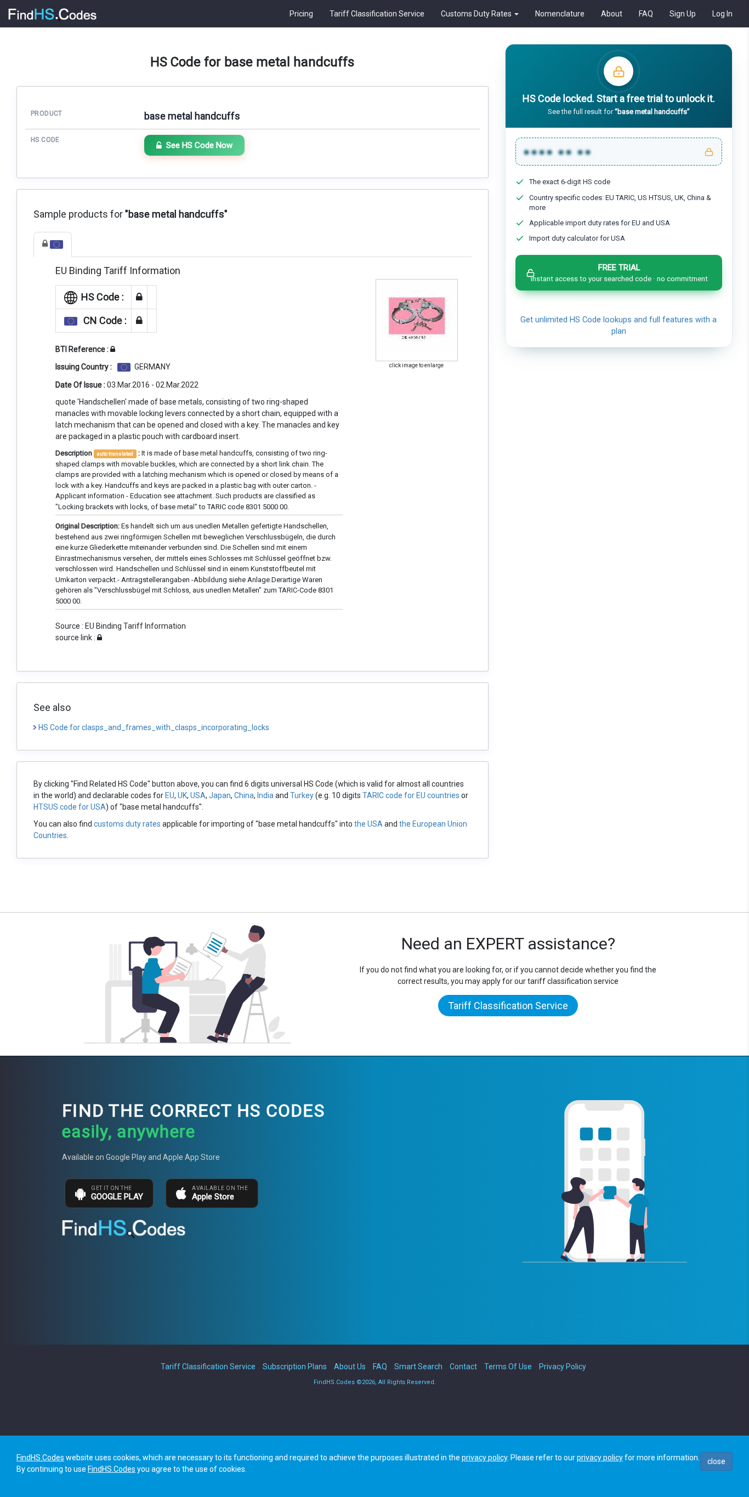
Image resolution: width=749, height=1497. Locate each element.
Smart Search (418, 1366)
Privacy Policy (562, 1366)
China (244, 795)
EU (169, 795)
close (716, 1461)
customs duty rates (127, 823)
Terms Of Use (508, 1366)
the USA (368, 823)
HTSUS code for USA (69, 806)
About (611, 13)
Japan (220, 795)
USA (198, 795)
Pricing (301, 13)
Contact (463, 1366)
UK (182, 795)
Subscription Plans (295, 1366)
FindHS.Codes (40, 1457)
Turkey (302, 795)
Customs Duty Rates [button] (477, 13)
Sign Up (682, 13)
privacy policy (484, 1457)
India (265, 795)
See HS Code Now (199, 145)
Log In (722, 13)
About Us (350, 1366)
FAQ (646, 13)
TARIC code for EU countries (410, 795)
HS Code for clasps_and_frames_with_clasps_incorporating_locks (153, 727)
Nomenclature (560, 13)
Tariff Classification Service (377, 13)
